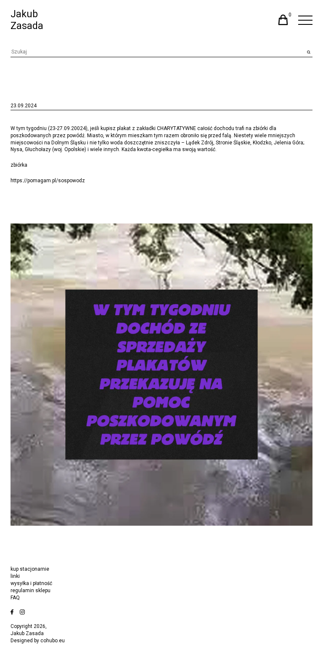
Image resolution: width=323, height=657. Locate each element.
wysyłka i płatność (31, 583)
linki (15, 576)
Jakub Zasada (27, 20)
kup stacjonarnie (30, 569)
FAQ (15, 598)
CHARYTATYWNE (176, 128)
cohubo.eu (52, 641)
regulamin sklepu (30, 590)
